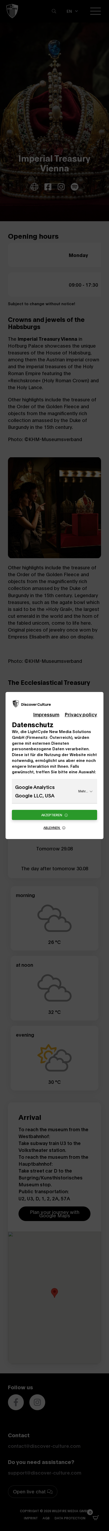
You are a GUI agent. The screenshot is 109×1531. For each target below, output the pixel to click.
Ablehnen (52, 827)
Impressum (46, 714)
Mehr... (83, 791)
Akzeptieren (52, 815)
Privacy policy (81, 714)
